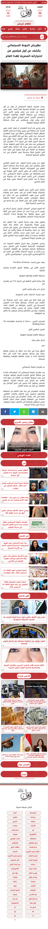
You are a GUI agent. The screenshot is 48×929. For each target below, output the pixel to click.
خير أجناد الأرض (15, 864)
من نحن (15, 898)
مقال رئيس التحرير (24, 422)
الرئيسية (33, 812)
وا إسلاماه (33, 847)
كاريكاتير (15, 843)
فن (42, 36)
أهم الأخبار (24, 596)
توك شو (15, 872)
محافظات (33, 838)
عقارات (15, 877)
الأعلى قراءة (24, 676)
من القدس (33, 894)
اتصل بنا (33, 907)
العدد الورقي (24, 455)
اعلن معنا (33, 903)
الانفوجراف (15, 868)
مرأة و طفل (33, 877)
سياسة (32, 28)
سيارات (33, 881)
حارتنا (15, 881)
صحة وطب (15, 830)
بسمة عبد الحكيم (33, 97)
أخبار (39, 28)
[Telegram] (33, 411)
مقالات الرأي (15, 847)
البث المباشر (15, 860)
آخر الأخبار (24, 536)
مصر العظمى (33, 843)
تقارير (25, 28)
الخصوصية (15, 903)
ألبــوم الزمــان (15, 890)
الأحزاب (33, 885)
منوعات (15, 834)
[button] (43, 439)
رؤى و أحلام (33, 872)
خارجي (10, 28)
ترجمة (15, 894)
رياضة (18, 28)
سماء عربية (33, 868)
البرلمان (33, 890)
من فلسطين (33, 898)
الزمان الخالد (33, 860)
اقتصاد (33, 825)
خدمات (33, 864)
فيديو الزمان (33, 855)
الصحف (15, 851)
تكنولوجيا (33, 834)
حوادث (15, 825)
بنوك (15, 885)
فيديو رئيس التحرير (15, 855)
